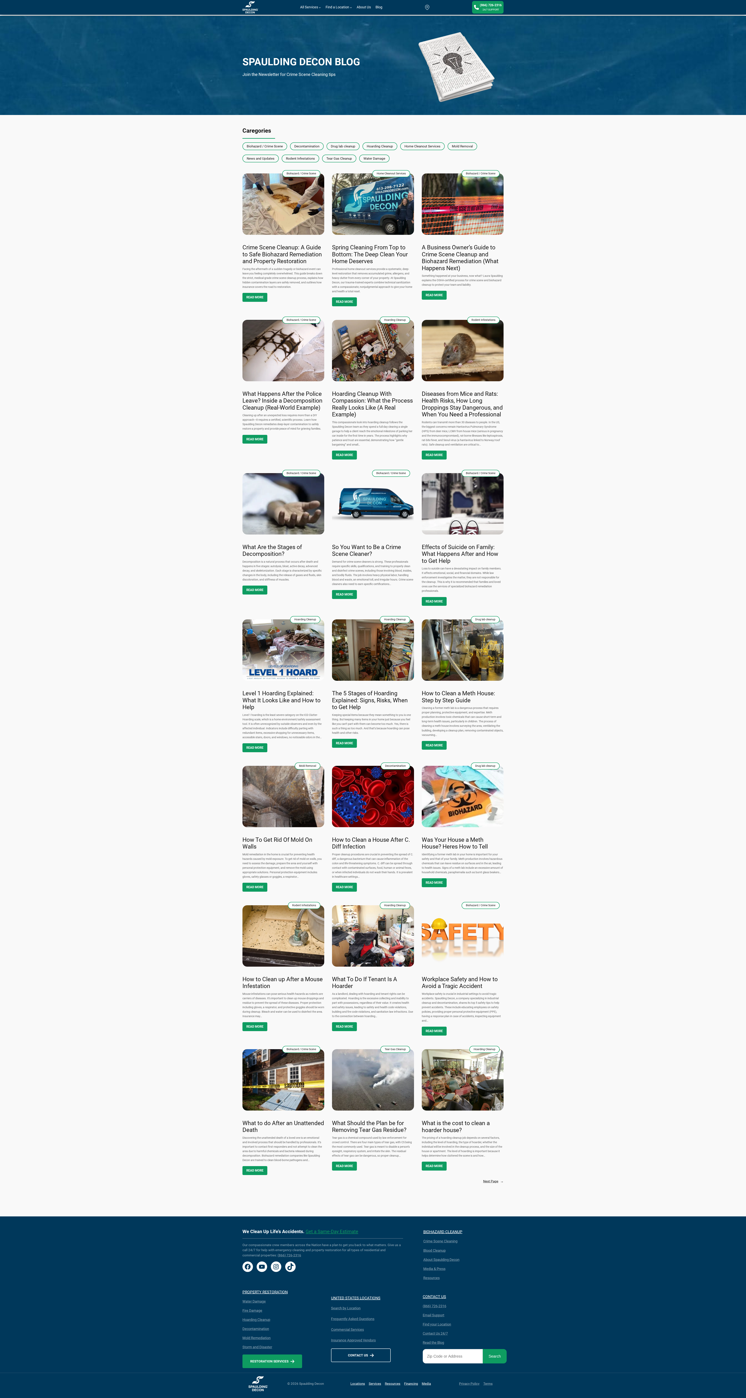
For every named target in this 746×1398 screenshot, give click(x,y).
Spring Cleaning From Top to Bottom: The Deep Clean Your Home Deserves (370, 254)
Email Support (433, 1315)
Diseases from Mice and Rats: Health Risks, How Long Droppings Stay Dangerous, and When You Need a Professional (462, 404)
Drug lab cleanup (343, 146)
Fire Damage (252, 1310)
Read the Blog (433, 1343)
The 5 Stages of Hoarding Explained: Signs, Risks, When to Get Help (370, 700)
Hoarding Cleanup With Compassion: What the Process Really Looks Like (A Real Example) (372, 404)
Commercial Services (347, 1329)
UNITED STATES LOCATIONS (355, 1298)
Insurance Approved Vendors (353, 1340)
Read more (254, 297)
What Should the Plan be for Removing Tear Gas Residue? (369, 1126)
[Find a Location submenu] (351, 7)
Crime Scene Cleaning (440, 1241)
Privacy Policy (469, 1384)
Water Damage (374, 158)
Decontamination (306, 146)
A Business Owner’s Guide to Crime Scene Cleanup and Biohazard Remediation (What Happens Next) (460, 258)
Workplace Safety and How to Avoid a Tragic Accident (460, 983)
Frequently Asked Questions (352, 1319)
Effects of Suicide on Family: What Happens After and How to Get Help (460, 554)
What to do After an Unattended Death (283, 1126)
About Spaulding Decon (441, 1260)
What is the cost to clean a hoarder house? (456, 1126)
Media (426, 1384)
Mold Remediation (256, 1338)
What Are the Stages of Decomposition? (272, 550)
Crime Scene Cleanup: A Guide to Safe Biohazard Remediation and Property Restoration (282, 254)
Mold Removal (462, 146)
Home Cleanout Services (422, 146)
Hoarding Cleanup (380, 146)
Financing (411, 1384)
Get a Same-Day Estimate (332, 1231)
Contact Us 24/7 (435, 1333)
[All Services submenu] (320, 7)
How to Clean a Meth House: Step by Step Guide (458, 697)
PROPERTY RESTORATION (265, 1292)
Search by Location (346, 1308)
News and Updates (261, 158)
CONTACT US (434, 1296)
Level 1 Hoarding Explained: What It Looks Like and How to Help (281, 700)
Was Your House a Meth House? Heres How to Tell (455, 843)
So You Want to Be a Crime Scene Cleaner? (366, 550)
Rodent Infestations (300, 158)
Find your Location (437, 1324)
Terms (488, 1384)
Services (375, 1384)
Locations (357, 1384)
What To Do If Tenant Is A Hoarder (364, 983)
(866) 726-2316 (289, 1255)
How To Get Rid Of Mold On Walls (277, 843)
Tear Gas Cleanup (339, 158)
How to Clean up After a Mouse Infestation (282, 983)
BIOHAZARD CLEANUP (442, 1231)
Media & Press (434, 1269)
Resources (431, 1278)
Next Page (493, 1181)
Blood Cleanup (434, 1250)
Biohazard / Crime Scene (265, 146)
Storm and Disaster (257, 1347)
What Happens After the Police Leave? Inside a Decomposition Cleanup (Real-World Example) (282, 401)
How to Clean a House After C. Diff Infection (371, 843)
